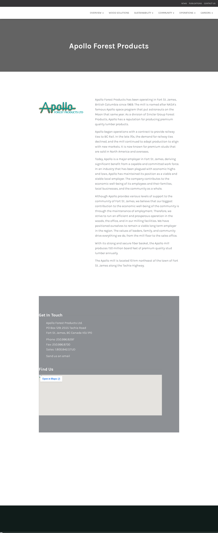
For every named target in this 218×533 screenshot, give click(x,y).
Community (165, 12)
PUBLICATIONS (195, 3)
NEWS (184, 3)
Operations (186, 12)
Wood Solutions (119, 12)
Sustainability (143, 12)
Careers (206, 12)
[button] (103, 12)
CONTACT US (209, 3)
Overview (96, 12)
